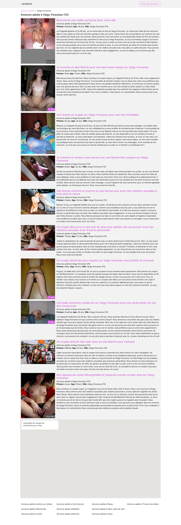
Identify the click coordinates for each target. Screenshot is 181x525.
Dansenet (26, 3)
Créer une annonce (150, 4)
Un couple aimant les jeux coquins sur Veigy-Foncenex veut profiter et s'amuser (105, 260)
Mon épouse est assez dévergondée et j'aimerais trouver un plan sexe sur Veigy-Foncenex (106, 376)
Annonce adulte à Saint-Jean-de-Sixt (108, 509)
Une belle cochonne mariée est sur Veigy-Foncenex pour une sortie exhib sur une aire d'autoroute (106, 304)
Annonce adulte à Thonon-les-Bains (143, 504)
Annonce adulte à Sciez (102, 514)
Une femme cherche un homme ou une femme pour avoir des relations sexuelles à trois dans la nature (107, 192)
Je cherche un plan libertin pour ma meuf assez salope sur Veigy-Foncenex (102, 67)
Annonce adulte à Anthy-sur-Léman (36, 504)
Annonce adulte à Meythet (68, 509)
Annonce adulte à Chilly (31, 514)
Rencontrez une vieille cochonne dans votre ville (86, 20)
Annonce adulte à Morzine (68, 514)
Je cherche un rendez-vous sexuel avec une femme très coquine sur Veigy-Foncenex (103, 159)
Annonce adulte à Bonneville (33, 509)
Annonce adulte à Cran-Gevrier (70, 504)
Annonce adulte (27, 11)
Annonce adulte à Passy (102, 504)
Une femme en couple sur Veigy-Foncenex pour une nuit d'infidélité (98, 114)
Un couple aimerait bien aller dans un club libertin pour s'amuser (96, 341)
